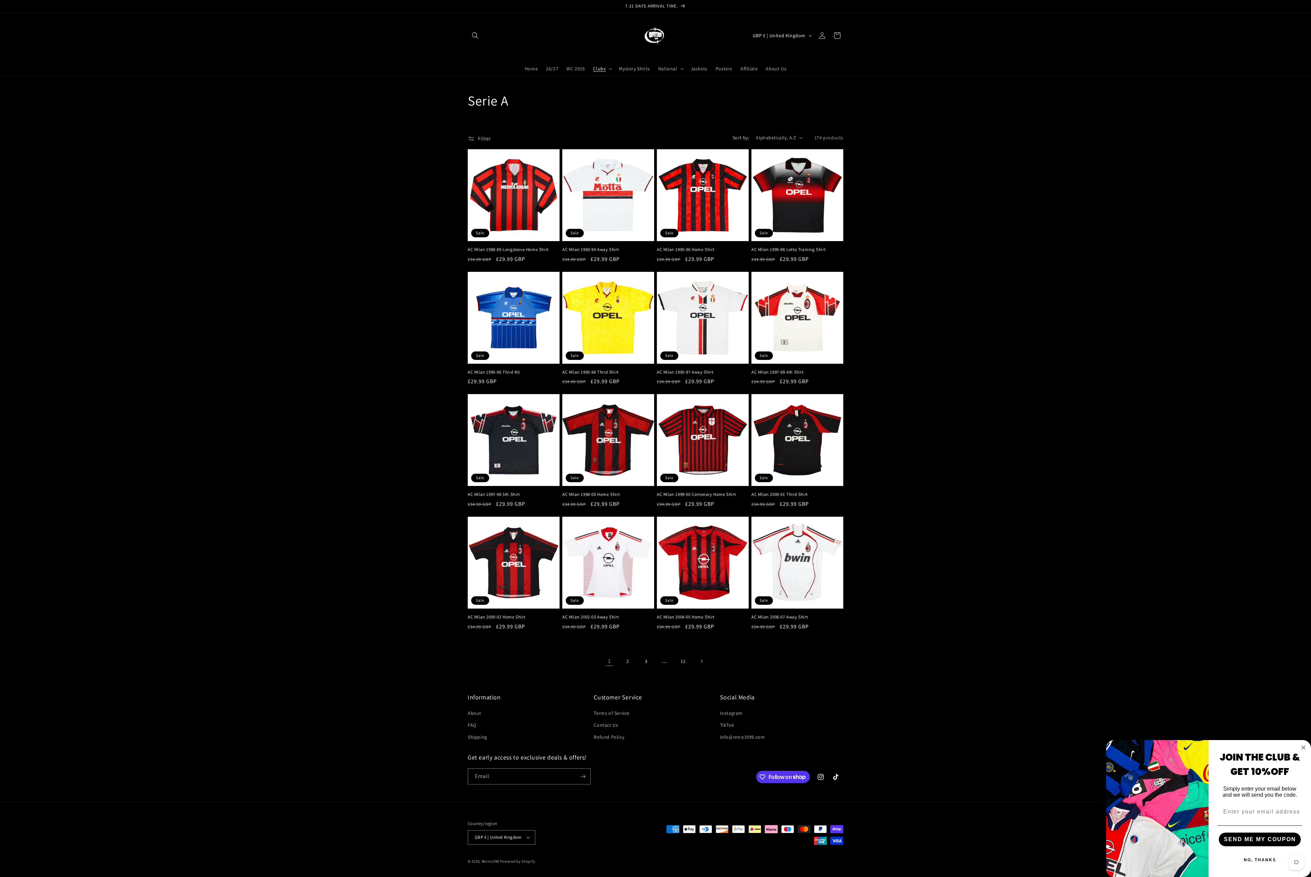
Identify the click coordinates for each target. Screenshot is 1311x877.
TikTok (727, 725)
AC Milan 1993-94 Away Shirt (590, 249)
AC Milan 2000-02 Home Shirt (496, 617)
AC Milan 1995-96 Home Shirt (685, 249)
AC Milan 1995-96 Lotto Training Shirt (788, 249)
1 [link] (609, 661)
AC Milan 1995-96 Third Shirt (590, 372)
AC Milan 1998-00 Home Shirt (591, 494)
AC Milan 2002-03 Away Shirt (590, 617)
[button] (475, 35)
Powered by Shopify (517, 861)
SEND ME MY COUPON (1260, 839)
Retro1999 (490, 861)
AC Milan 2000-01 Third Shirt (779, 494)
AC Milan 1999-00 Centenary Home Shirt (696, 494)
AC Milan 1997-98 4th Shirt (777, 372)
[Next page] (701, 661)
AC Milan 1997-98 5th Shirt (494, 494)
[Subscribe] (582, 776)
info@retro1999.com (742, 737)
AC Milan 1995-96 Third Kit (494, 372)
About (474, 713)
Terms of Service (612, 713)
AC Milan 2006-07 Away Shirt (779, 617)
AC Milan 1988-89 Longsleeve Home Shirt (508, 249)
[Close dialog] (1303, 747)
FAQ (472, 725)
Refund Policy (609, 737)
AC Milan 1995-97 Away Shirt (685, 372)
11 (683, 661)
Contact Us (606, 725)
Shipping (477, 737)
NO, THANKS (1260, 860)
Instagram (731, 713)
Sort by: (741, 138)
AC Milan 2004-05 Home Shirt (685, 617)
